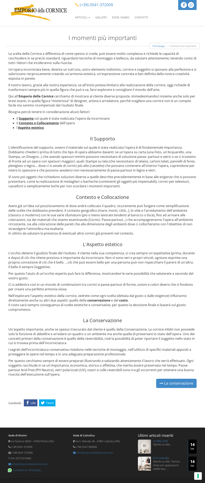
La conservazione (178, 383)
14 (192, 446)
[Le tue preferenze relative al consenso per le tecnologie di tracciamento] (198, 476)
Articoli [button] (81, 17)
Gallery (101, 17)
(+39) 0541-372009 (96, 4)
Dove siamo (120, 17)
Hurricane (160, 441)
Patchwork (161, 458)
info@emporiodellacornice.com (29, 464)
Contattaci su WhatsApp (26, 470)
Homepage (159, 46)
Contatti (141, 17)
